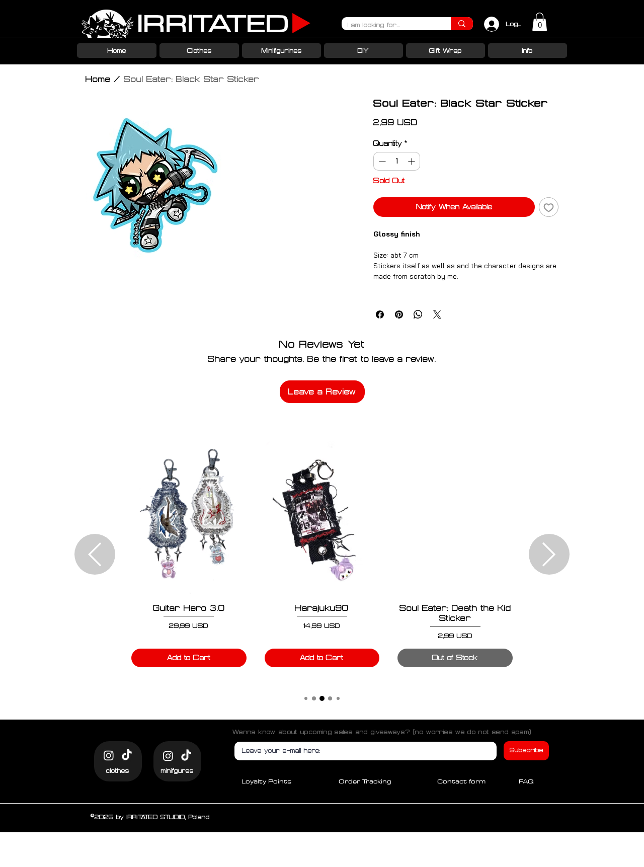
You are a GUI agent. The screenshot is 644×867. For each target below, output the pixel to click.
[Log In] (489, 24)
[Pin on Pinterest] (399, 314)
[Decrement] (381, 161)
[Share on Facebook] (380, 314)
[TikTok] (186, 755)
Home (98, 79)
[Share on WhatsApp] (418, 314)
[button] (539, 22)
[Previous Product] (94, 554)
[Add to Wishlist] (548, 207)
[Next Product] (549, 554)
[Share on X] (437, 314)
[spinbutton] (396, 161)
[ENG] (126, 755)
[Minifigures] (168, 755)
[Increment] (412, 161)
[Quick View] (189, 518)
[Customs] (108, 755)
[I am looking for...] (462, 23)
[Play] (301, 23)
